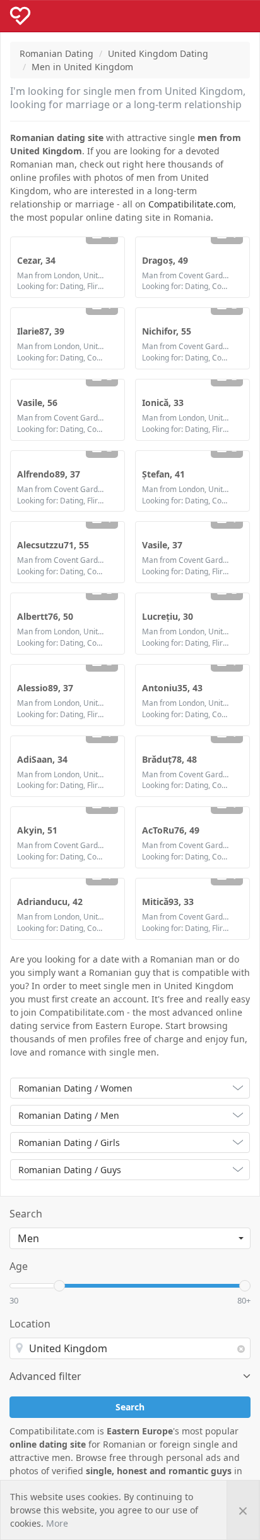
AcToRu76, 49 (170, 830)
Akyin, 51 (37, 830)
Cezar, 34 (36, 260)
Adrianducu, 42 (50, 902)
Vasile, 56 (37, 403)
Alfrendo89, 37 (48, 474)
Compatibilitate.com (190, 204)
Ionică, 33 (163, 403)
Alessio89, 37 (45, 688)
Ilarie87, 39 (40, 331)
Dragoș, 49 (165, 260)
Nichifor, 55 (166, 331)
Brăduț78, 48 (169, 759)
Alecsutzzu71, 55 (53, 545)
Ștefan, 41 (163, 474)
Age (18, 1266)
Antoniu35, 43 (172, 688)
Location (29, 1324)
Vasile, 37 (162, 545)
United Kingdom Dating (158, 53)
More (57, 1523)
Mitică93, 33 (168, 902)
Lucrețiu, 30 (167, 616)
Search (25, 1214)
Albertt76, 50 (45, 616)
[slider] (59, 1285)
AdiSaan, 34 (42, 759)
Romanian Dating (56, 53)
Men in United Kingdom (82, 67)
